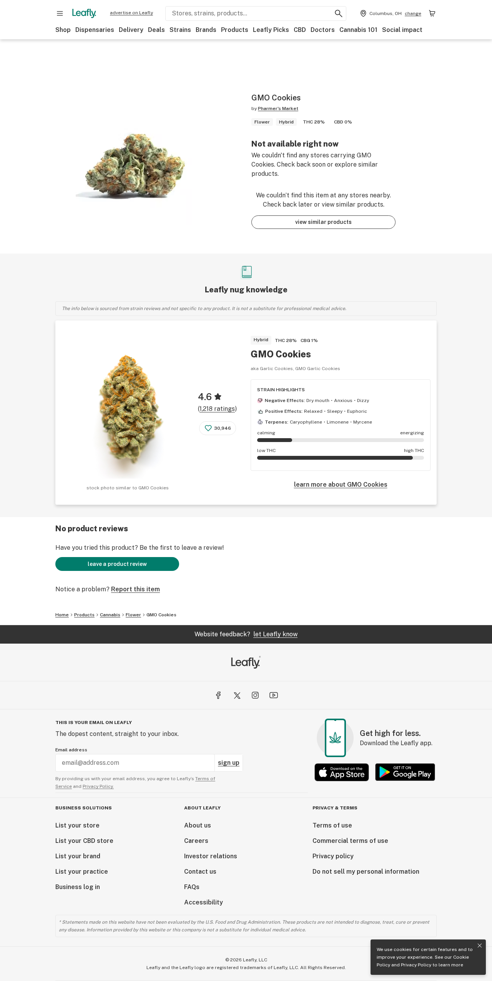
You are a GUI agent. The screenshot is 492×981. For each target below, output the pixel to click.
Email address (71, 749)
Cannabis (110, 614)
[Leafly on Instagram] (255, 695)
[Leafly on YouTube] (273, 695)
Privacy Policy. (98, 786)
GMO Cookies (281, 354)
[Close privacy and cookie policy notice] (480, 946)
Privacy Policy (416, 965)
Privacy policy (333, 856)
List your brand (77, 856)
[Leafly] (84, 13)
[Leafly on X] (237, 695)
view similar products (323, 222)
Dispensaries (94, 29)
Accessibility (203, 902)
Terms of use (332, 825)
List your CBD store (84, 840)
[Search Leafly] (338, 13)
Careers (196, 840)
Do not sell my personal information (365, 871)
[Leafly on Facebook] (218, 695)
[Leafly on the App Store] (341, 772)
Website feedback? (246, 634)
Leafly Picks (271, 29)
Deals (156, 29)
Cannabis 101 (358, 29)
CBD (300, 29)
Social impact (402, 29)
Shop (63, 29)
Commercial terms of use (350, 840)
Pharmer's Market (278, 108)
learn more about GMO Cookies (340, 484)
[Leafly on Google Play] (405, 772)
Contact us (200, 871)
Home (62, 614)
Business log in (77, 887)
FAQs (191, 887)
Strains (180, 29)
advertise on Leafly (131, 12)
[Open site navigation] (60, 13)
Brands (206, 29)
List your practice (81, 871)
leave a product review (117, 564)
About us (197, 825)
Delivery (131, 29)
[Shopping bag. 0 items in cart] (432, 13)
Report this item (135, 589)
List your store (77, 825)
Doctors (323, 29)
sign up (228, 762)
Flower (133, 614)
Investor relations (210, 856)
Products (234, 29)
